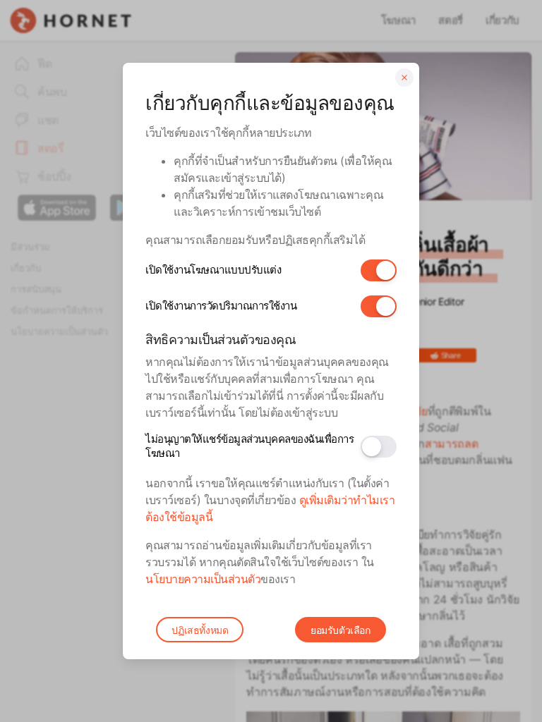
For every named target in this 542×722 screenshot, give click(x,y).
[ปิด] (404, 77)
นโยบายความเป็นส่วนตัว (202, 579)
